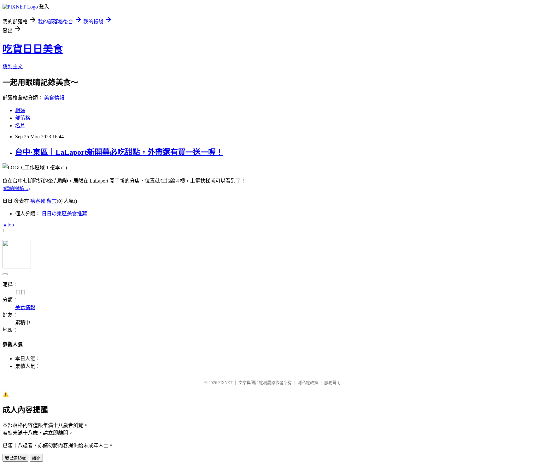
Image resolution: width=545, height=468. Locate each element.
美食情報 (54, 97)
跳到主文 (13, 66)
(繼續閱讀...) (16, 188)
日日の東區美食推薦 (64, 213)
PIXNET (225, 382)
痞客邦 (37, 201)
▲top (8, 224)
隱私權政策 (308, 382)
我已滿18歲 (15, 458)
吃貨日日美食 (33, 49)
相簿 (20, 110)
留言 (52, 201)
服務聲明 (332, 382)
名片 (20, 125)
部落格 (22, 118)
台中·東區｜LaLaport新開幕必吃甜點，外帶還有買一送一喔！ (119, 152)
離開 (36, 458)
